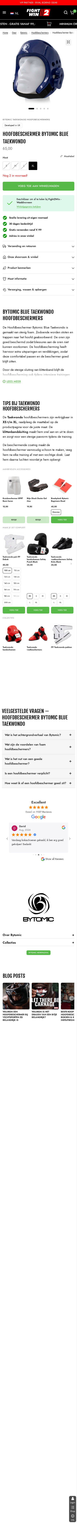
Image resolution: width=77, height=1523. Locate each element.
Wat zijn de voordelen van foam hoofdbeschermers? (25, 746)
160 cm (7, 589)
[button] (14, 13)
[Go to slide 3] (35, 854)
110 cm (17, 570)
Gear (14, 32)
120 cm (7, 576)
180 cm (7, 596)
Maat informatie (17, 279)
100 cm (7, 570)
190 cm (16, 596)
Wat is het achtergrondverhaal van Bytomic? (33, 735)
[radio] (6, 166)
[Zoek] (66, 12)
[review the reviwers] (63, 828)
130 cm (17, 576)
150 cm (16, 583)
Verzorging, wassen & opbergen (27, 290)
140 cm (7, 583)
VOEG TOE (62, 519)
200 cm (7, 602)
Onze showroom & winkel (23, 257)
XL (36, 602)
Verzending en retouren (22, 246)
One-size (56, 512)
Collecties (38, 942)
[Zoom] (68, 42)
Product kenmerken (19, 268)
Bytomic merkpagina (38, 952)
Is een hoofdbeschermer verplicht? (27, 773)
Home (5, 32)
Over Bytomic (38, 935)
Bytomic (23, 32)
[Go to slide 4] (38, 854)
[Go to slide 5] (41, 854)
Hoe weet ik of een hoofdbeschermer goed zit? (35, 783)
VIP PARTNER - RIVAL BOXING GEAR (38, 2)
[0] (71, 12)
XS (30, 596)
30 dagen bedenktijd (21, 223)
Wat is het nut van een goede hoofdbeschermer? (23, 761)
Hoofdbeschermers (40, 32)
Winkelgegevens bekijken (29, 207)
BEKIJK (14, 519)
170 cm (16, 589)
